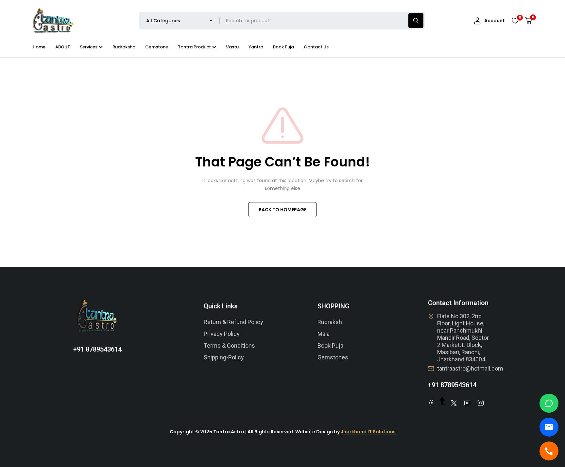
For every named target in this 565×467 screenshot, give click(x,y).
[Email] (548, 427)
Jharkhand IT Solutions (368, 431)
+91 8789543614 (97, 349)
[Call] (548, 450)
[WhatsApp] (548, 403)
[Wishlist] (515, 20)
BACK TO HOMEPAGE (282, 209)
